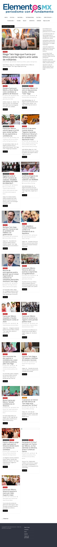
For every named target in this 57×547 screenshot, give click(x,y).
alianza (23, 143)
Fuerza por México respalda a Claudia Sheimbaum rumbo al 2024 (10, 319)
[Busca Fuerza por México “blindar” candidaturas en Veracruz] (11, 387)
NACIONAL (20, 17)
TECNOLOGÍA (10, 20)
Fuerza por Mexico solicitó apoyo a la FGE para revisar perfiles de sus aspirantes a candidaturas (11, 132)
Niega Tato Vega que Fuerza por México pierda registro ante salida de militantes (20, 57)
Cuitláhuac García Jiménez (27, 455)
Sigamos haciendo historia (27, 146)
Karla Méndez (14, 61)
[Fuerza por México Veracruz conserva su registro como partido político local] (30, 302)
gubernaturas (24, 279)
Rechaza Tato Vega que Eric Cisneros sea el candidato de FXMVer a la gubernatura (10, 230)
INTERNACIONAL (30, 17)
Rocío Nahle (10, 99)
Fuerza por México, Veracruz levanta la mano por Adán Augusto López (10, 492)
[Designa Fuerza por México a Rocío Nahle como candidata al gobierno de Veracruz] (11, 75)
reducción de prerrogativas (11, 286)
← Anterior (5, 518)
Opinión (26, 534)
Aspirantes (24, 277)
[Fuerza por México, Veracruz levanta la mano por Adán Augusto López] (11, 476)
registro (28, 61)
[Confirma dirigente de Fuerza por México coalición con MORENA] (30, 162)
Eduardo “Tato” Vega (8, 284)
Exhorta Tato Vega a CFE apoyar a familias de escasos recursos (30, 358)
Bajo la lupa (46, 20)
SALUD (24, 20)
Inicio (6, 17)
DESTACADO (25, 86)
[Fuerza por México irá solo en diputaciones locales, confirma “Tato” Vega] (30, 75)
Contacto (26, 529)
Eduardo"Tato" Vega (26, 363)
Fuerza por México (22, 61)
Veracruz (15, 141)
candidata (5, 97)
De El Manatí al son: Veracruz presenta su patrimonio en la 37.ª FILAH (49, 30)
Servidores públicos (11, 369)
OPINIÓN (39, 20)
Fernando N (24, 456)
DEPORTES (31, 20)
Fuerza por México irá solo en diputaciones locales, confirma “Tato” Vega (30, 91)
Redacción (15, 95)
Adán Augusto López (7, 498)
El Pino (34, 455)
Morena (31, 144)
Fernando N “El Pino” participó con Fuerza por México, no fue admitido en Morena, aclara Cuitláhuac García (29, 446)
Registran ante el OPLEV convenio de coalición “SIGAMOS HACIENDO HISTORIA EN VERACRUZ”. (10, 179)
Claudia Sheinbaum (27, 236)
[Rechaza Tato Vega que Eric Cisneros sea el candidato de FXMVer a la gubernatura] (11, 211)
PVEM (35, 144)
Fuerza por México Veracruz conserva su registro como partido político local (30, 319)
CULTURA (38, 17)
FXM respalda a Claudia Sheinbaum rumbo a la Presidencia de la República (29, 229)
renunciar (5, 369)
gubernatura (5, 99)
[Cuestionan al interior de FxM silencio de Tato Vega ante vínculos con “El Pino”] (30, 387)
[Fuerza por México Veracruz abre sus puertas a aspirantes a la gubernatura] (30, 254)
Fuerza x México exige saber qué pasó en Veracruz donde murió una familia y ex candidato (11, 446)
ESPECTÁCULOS (47, 17)
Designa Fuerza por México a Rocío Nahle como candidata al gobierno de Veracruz (10, 91)
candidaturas (5, 139)
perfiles (4, 141)
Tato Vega (35, 146)
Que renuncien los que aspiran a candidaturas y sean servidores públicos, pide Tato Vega (10, 360)
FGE (9, 139)
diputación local (34, 143)
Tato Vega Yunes (33, 61)
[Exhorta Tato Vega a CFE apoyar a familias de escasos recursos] (30, 343)
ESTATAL (12, 17)
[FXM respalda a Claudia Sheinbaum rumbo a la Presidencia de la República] (30, 211)
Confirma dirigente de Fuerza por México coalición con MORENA (30, 178)
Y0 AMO (19, 20)
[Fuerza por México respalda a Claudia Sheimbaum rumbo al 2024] (11, 302)
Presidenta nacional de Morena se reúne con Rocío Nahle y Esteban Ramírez (49, 61)
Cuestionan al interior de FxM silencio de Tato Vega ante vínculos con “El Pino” (30, 402)
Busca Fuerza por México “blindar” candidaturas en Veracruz (9, 403)
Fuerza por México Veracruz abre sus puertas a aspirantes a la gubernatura (29, 271)
